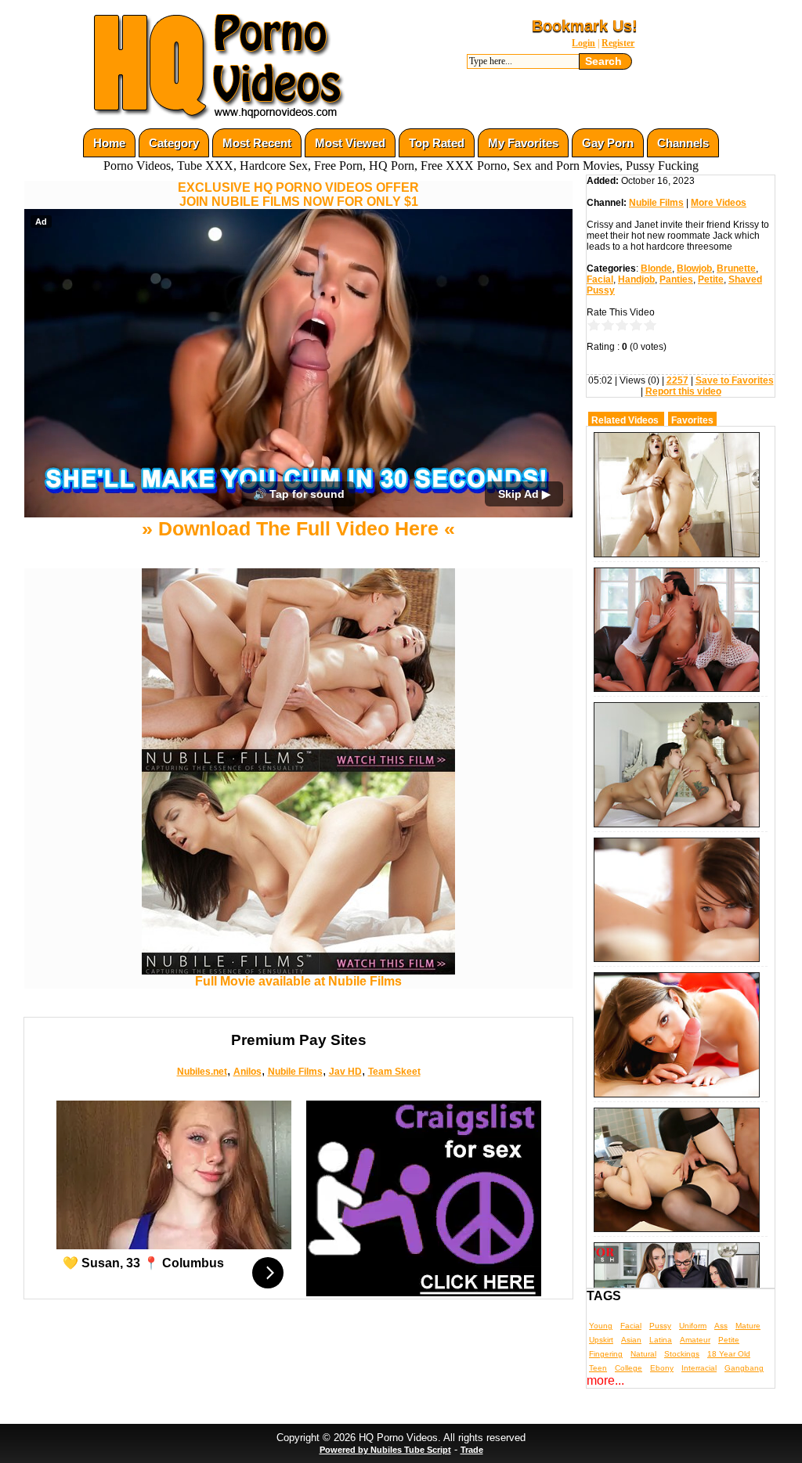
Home (109, 143)
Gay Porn (608, 143)
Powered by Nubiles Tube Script (385, 1449)
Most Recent (256, 143)
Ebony (662, 1368)
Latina (660, 1339)
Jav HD (345, 1071)
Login (583, 43)
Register (618, 43)
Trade (472, 1449)
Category (174, 143)
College (628, 1368)
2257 (677, 380)
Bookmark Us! (585, 25)
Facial (600, 279)
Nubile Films (295, 1071)
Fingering (606, 1353)
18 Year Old (728, 1353)
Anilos (247, 1071)
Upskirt (601, 1339)
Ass (721, 1325)
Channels (683, 143)
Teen (598, 1368)
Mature (747, 1325)
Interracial (699, 1368)
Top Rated (436, 143)
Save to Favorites (734, 380)
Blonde (656, 268)
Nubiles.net (202, 1071)
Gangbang (744, 1368)
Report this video (683, 391)
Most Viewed (350, 143)
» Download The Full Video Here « (298, 528)
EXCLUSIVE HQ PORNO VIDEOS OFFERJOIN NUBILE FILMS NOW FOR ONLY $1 (298, 194)
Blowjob (694, 268)
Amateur (695, 1339)
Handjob (636, 279)
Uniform (692, 1325)
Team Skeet (394, 1071)
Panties (676, 279)
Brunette (736, 268)
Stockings (681, 1353)
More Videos (718, 202)
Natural (643, 1353)
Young (600, 1325)
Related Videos (625, 420)
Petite (711, 279)
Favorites (692, 420)
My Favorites (523, 143)
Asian (631, 1339)
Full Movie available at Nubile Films (298, 981)
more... (605, 1380)
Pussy (660, 1325)
